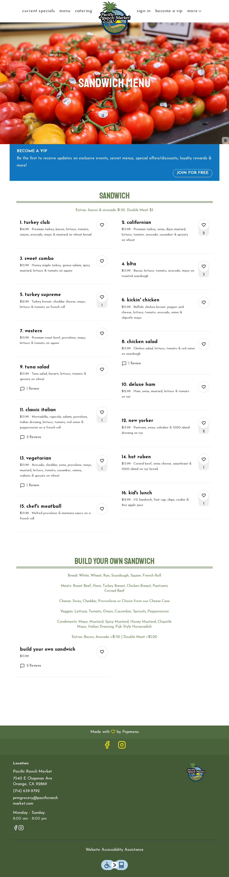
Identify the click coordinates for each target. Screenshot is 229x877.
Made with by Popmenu (71, 732)
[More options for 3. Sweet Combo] (102, 261)
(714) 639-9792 (26, 791)
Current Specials (38, 11)
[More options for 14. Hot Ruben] (203, 459)
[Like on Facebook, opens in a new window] (107, 747)
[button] (194, 11)
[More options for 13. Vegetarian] (102, 460)
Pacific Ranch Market (196, 772)
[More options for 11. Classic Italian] (102, 412)
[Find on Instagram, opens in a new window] (122, 747)
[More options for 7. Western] (102, 333)
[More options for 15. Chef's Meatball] (102, 508)
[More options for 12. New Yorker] (203, 423)
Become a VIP (169, 11)
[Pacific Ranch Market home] (114, 18)
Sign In (144, 11)
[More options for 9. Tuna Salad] (102, 369)
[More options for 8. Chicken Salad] (203, 344)
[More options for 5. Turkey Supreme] (102, 297)
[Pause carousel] (225, 140)
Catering (83, 11)
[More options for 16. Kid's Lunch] (203, 495)
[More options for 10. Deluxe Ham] (203, 387)
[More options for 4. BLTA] (203, 266)
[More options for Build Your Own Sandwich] (102, 651)
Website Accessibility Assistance (115, 850)
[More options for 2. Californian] (203, 225)
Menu (64, 11)
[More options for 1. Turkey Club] (102, 225)
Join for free (192, 173)
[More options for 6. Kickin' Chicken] (203, 302)
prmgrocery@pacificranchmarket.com (35, 801)
